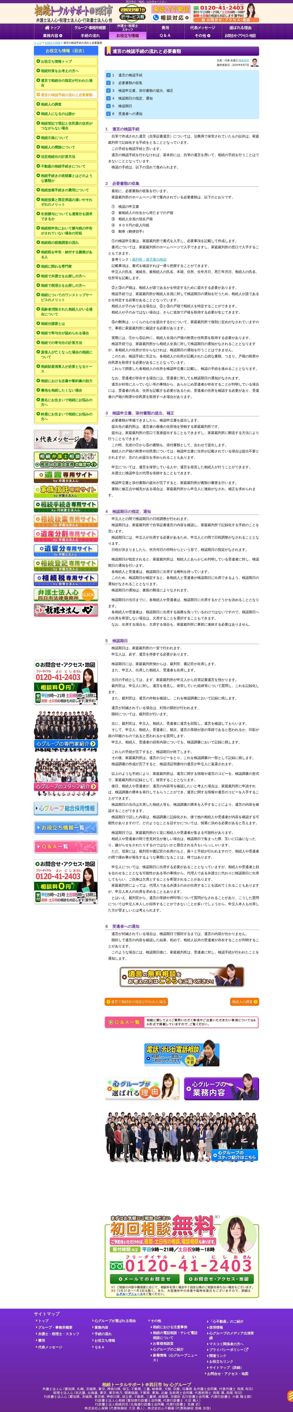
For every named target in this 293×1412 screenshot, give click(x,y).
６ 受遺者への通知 (127, 114)
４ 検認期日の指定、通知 (132, 98)
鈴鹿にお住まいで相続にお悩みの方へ (66, 416)
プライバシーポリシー (226, 1350)
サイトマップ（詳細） (226, 1367)
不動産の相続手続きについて (63, 166)
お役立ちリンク (221, 1361)
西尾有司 (244, 60)
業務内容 (101, 1327)
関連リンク (218, 1356)
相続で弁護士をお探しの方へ (63, 276)
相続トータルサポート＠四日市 (146, 1384)
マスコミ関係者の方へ (226, 1344)
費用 (41, 1340)
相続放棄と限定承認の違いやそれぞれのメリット (66, 202)
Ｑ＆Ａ (100, 1347)
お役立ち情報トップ (56, 61)
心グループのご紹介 (168, 1349)
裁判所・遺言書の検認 (149, 259)
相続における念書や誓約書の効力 (66, 381)
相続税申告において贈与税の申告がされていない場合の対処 (66, 230)
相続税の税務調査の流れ (60, 242)
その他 (156, 1321)
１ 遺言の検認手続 (127, 75)
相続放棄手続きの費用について (65, 190)
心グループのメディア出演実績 (231, 1335)
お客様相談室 (163, 1343)
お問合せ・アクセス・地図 (227, 1374)
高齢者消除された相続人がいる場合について (66, 311)
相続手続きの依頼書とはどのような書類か (66, 178)
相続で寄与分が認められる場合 (65, 333)
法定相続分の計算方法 (58, 156)
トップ (38, 42)
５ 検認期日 (122, 106)
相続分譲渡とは (53, 323)
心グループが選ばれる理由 (115, 1321)
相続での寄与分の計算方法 (61, 343)
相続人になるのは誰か (58, 114)
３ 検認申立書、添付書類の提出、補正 (142, 90)
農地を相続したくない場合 (61, 390)
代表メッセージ (50, 1347)
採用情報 (216, 1327)
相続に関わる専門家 (56, 266)
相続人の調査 (51, 104)
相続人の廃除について (58, 147)
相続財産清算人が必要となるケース (66, 369)
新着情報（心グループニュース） (175, 1357)
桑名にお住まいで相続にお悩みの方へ (66, 402)
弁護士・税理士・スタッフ (58, 1334)
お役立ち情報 (52, 42)
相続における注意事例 (170, 1327)
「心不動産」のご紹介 (226, 1321)
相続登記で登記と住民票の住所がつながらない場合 (66, 126)
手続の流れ (103, 1334)
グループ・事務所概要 (55, 1327)
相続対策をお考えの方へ (60, 71)
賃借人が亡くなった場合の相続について (66, 354)
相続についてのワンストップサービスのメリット (66, 297)
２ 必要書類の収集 (127, 83)
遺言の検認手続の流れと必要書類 (66, 95)
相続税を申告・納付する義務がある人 (66, 254)
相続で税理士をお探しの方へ (63, 285)
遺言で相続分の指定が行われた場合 (66, 83)
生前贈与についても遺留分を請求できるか (66, 216)
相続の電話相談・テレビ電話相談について (175, 1335)
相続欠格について (54, 138)
